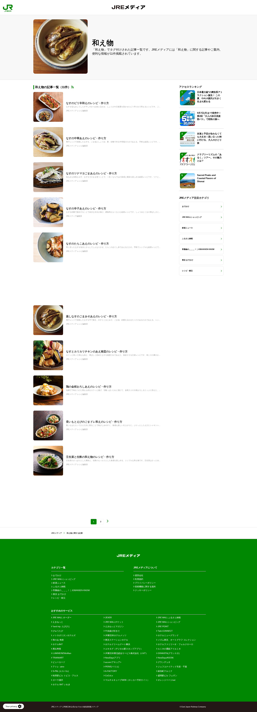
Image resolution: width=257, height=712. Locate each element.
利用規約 (138, 579)
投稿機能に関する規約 (145, 586)
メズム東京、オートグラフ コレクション (176, 640)
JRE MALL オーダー (61, 617)
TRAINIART (58, 657)
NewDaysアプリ (112, 657)
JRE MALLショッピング (168, 622)
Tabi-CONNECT (165, 631)
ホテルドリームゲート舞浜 (117, 644)
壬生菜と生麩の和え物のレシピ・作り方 (90, 456)
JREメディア (56, 533)
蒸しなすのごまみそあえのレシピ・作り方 (91, 316)
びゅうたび (57, 631)
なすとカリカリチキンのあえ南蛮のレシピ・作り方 (97, 351)
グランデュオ (163, 662)
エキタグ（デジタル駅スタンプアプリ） (124, 648)
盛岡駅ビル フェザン (167, 675)
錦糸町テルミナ (164, 671)
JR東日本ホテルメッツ (115, 635)
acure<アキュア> (113, 662)
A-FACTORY (111, 671)
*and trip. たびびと (61, 626)
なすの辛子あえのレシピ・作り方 (86, 208)
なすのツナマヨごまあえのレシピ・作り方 (91, 173)
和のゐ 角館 (58, 640)
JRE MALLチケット (114, 622)
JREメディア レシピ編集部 (77, 111)
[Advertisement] (100, 284)
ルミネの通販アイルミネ (169, 648)
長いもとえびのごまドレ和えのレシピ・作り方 (94, 421)
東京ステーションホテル (116, 640)
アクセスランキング (190, 86)
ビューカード (58, 662)
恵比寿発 (56, 648)
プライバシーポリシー (145, 583)
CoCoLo (109, 675)
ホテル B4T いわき (61, 684)
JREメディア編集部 (74, 216)
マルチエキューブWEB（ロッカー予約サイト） (127, 680)
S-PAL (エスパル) (60, 671)
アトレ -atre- (58, 666)
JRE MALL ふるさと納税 (169, 617)
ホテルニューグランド (168, 635)
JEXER (108, 617)
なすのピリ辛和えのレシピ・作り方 (87, 103)
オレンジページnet (166, 680)
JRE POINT (163, 626)
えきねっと (57, 622)
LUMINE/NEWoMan (61, 653)
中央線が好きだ (112, 631)
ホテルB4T (57, 644)
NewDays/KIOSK (165, 657)
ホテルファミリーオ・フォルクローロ (175, 644)
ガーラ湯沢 (57, 680)
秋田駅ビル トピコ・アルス (65, 675)
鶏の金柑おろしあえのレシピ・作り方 (89, 386)
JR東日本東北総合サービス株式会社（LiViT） (126, 653)
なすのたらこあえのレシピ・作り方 (87, 243)
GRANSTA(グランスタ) (168, 653)
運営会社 (138, 575)
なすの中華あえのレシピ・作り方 (86, 138)
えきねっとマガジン (114, 626)
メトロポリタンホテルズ (64, 635)
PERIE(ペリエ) (112, 666)
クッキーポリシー (143, 590)
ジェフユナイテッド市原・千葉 (172, 666)
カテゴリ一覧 (58, 567)
